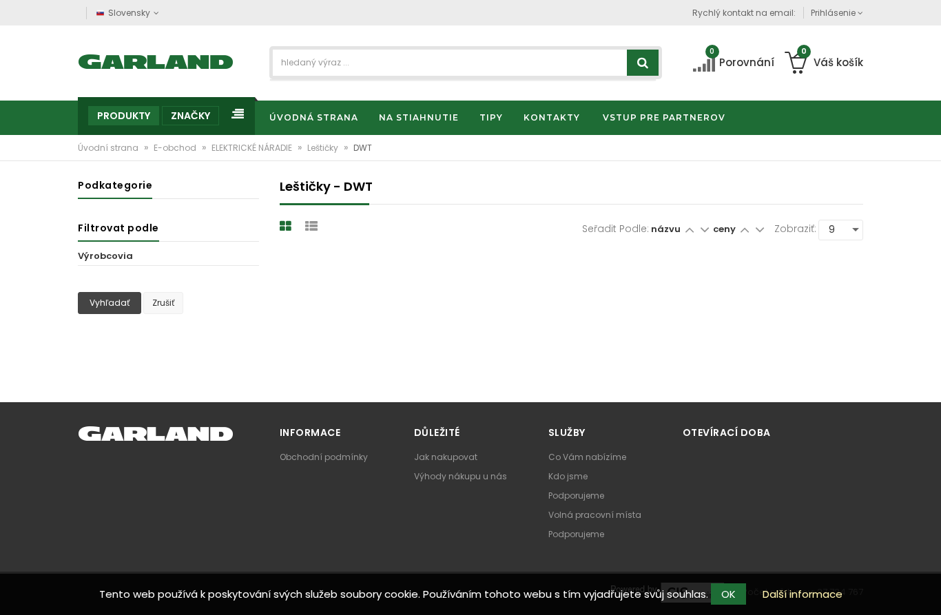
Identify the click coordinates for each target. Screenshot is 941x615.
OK (728, 594)
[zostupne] (704, 229)
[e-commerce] (156, 60)
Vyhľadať (110, 303)
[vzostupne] (689, 229)
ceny (725, 229)
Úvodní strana (109, 148)
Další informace (802, 594)
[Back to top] (927, 590)
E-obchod (176, 148)
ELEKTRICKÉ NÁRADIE (252, 148)
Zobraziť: (795, 229)
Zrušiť (163, 303)
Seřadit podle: (615, 229)
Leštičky (323, 148)
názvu (666, 229)
